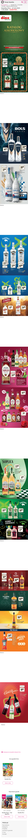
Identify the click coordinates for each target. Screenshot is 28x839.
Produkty (4, 828)
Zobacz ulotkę (8, 783)
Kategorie (5, 827)
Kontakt (4, 834)
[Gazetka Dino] (21, 801)
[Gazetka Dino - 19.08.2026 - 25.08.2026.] (8, 769)
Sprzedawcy (5, 825)
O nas (4, 832)
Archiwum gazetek (7, 830)
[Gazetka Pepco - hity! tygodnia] (7, 801)
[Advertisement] (14, 108)
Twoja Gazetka (9, 2)
